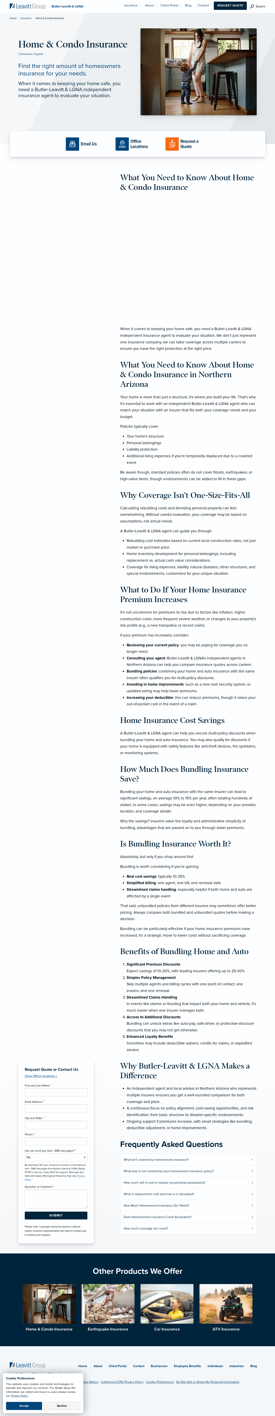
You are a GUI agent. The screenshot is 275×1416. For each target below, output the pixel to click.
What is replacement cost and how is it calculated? (159, 1194)
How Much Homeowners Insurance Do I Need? (156, 1206)
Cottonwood (25, 54)
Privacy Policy (19, 1395)
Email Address (34, 1102)
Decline (62, 1406)
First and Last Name (38, 1085)
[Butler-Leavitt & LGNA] (27, 6)
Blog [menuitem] (188, 5)
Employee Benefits (187, 1366)
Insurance (26, 18)
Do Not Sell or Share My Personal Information (207, 1382)
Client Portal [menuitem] (169, 5)
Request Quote (230, 5)
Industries (237, 1366)
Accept (24, 1406)
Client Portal (118, 1366)
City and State (34, 1118)
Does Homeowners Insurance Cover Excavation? (157, 1217)
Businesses (159, 1366)
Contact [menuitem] (203, 5)
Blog (253, 1366)
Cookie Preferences (160, 1382)
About (98, 1366)
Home (13, 18)
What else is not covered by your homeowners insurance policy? (169, 1171)
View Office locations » (41, 1076)
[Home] (27, 1365)
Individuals (215, 1366)
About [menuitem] (149, 5)
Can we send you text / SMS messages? (50, 1150)
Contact (138, 1366)
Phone (30, 1134)
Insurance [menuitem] (131, 5)
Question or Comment (39, 1186)
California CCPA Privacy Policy (122, 1382)
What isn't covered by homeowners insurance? (156, 1160)
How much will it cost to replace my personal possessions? (164, 1183)
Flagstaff (38, 54)
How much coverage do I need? (146, 1229)
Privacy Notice (88, 1382)
